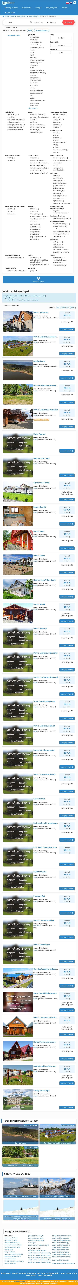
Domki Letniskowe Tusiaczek (45, 677)
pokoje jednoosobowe (16, 125)
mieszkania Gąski (10, 1259)
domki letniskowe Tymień (60, 1252)
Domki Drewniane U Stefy (44, 774)
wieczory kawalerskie (61, 231)
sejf (55, 165)
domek (32, 50)
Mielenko (36, 318)
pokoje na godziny (60, 158)
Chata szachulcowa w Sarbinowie (57, 1219)
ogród (56, 152)
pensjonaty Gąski (10, 1263)
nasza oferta (71, 1273)
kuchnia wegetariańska (39, 168)
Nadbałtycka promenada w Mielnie (57, 1196)
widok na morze (59, 265)
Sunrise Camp (39, 361)
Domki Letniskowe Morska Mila (47, 1017)
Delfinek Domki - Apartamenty (46, 823)
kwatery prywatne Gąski (12, 1256)
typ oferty (31, 35)
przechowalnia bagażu (62, 160)
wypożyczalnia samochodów (58, 169)
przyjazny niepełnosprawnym (60, 212)
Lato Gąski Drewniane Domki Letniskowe (51, 847)
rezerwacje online (13, 35)
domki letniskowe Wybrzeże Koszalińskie (42, 1257)
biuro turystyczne (36, 42)
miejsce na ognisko (60, 150)
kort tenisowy (58, 191)
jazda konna (58, 188)
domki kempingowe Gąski (13, 1245)
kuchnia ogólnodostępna (59, 141)
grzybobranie (58, 186)
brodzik (34, 211)
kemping (33, 57)
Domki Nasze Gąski (41, 944)
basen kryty (58, 178)
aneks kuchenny (59, 114)
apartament (34, 40)
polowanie (57, 193)
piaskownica (35, 226)
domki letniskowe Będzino (61, 1245)
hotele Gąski (8, 1249)
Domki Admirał (40, 628)
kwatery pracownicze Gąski (13, 1254)
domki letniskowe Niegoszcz (61, 1240)
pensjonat (33, 75)
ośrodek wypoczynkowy (38, 73)
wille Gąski (32, 1243)
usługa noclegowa (36, 93)
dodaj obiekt (31, 1275)
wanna (11, 160)
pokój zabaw (35, 232)
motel (32, 68)
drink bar (34, 158)
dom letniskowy (35, 45)
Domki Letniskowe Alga (43, 920)
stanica (32, 88)
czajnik (56, 133)
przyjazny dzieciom (38, 237)
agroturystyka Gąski (11, 1238)
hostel (32, 52)
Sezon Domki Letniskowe (44, 701)
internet (34, 119)
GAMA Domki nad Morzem (44, 1066)
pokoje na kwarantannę (39, 265)
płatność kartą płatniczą (17, 271)
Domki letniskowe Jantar (44, 750)
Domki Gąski (38, 531)
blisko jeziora (58, 242)
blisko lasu (58, 244)
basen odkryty (59, 180)
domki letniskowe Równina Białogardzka (42, 1262)
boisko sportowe (59, 183)
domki (11, 117)
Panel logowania (45, 1275)
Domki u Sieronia (40, 312)
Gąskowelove (39, 799)
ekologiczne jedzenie (38, 160)
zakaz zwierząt (36, 132)
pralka (11, 158)
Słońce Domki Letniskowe (44, 1042)
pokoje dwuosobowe (16, 122)
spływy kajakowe (60, 196)
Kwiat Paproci (39, 434)
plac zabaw (35, 229)
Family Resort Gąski (41, 1090)
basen (56, 175)
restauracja (34, 106)
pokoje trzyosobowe (15, 127)
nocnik (33, 221)
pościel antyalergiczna (62, 218)
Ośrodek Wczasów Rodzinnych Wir (48, 969)
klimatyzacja (58, 119)
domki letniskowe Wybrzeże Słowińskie (41, 1260)
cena (52, 35)
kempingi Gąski (9, 1252)
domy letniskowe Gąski (12, 1242)
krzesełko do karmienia (39, 216)
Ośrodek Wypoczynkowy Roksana (47, 385)
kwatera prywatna (36, 63)
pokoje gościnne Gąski (35, 1236)
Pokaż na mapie (38, 282)
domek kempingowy (37, 47)
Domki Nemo (39, 555)
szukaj (69, 22)
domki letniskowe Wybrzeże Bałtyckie (41, 1253)
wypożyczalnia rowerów (62, 203)
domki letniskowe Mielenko (61, 1257)
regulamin (31, 1273)
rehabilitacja (35, 130)
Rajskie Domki (39, 507)
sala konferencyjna (60, 226)
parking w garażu (37, 127)
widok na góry (59, 257)
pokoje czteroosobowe (16, 119)
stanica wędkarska (36, 90)
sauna (11, 211)
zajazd (32, 98)
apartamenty (13, 114)
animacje (34, 209)
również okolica (11, 27)
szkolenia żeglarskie (16, 257)
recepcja (57, 163)
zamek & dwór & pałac (37, 101)
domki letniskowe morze (60, 1260)
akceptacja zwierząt (38, 114)
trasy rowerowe (59, 198)
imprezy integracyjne (61, 224)
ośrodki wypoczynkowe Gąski (14, 1261)
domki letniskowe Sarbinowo (62, 1236)
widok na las (58, 263)
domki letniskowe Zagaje (60, 1238)
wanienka (34, 239)
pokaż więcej (32, 108)
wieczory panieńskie (61, 234)
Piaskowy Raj (39, 896)
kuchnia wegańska (37, 165)
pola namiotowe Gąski (35, 1238)
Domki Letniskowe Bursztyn (45, 653)
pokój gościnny (35, 78)
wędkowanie (58, 201)
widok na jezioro (59, 260)
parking (34, 122)
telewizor (57, 125)
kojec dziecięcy (36, 214)
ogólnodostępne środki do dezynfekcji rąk (39, 261)
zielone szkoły (59, 236)
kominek (57, 138)
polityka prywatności (50, 1273)
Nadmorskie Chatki (41, 458)
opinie (72, 307)
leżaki (56, 145)
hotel (32, 55)
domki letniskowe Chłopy (60, 1243)
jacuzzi (11, 209)
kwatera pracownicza (37, 60)
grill (55, 135)
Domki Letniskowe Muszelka (45, 410)
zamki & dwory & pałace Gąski (38, 1245)
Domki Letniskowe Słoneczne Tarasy (48, 337)
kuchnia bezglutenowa (39, 163)
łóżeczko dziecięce (37, 219)
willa (31, 95)
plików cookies (19, 1281)
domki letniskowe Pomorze (37, 1250)
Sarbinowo (37, 926)
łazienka (57, 122)
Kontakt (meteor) (19, 1273)
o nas (63, 1273)
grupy (33, 271)
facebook (6, 1273)
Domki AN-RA (39, 604)
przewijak (34, 234)
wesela (56, 229)
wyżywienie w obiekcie (39, 173)
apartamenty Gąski (10, 1240)
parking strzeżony (37, 125)
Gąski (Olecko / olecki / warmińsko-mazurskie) (23, 300)
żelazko (56, 127)
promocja (53, 49)
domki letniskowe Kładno (60, 1247)
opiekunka (35, 224)
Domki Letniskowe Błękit (44, 726)
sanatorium (34, 83)
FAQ (38, 1273)
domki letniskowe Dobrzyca (61, 1254)
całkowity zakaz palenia (39, 117)
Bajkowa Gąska (39, 872)
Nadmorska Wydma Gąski (44, 580)
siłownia (12, 214)
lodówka (57, 147)
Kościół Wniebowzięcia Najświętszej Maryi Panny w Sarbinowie (21, 1217)
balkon (56, 117)
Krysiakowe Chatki (41, 483)
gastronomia (34, 103)
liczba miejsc (54, 42)
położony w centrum (61, 252)
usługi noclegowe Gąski (36, 1240)
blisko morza (58, 247)
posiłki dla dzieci (37, 170)
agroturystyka (35, 37)
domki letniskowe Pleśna (60, 1250)
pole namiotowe (35, 80)
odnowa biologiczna (37, 70)
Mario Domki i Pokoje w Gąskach (47, 993)
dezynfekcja (35, 257)
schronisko (33, 85)
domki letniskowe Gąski (12, 1247)
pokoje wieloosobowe (16, 130)
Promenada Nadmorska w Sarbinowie (21, 1196)
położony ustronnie (60, 249)
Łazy (34, 366)
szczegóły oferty (66, 329)
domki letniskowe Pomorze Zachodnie (41, 1255)
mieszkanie (34, 65)
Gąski (35, 342)
